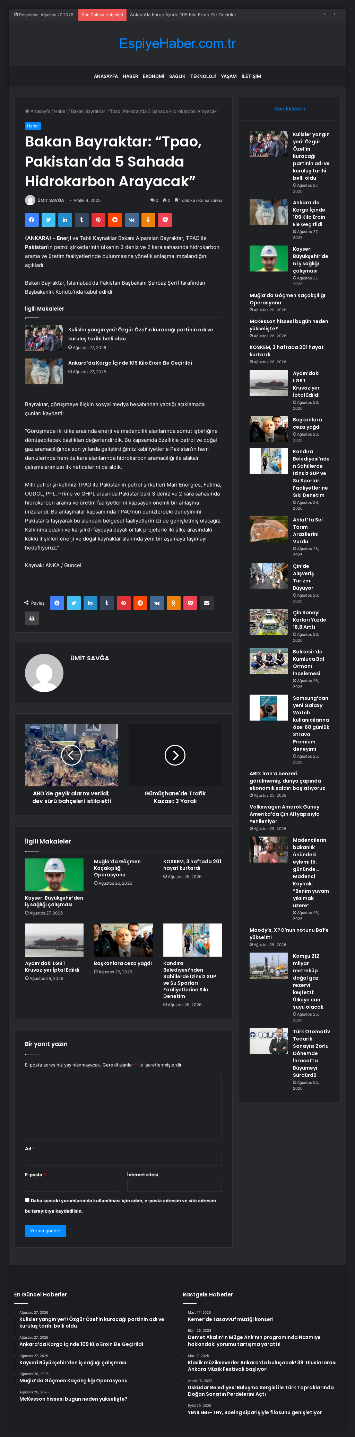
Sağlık (177, 76)
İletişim (251, 76)
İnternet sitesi (142, 1174)
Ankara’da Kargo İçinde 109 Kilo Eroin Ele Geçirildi (130, 362)
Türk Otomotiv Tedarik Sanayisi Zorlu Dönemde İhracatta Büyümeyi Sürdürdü (311, 1053)
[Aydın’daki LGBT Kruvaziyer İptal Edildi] (54, 940)
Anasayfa (106, 76)
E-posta (35, 1174)
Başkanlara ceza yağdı (123, 963)
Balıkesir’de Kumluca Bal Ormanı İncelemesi (308, 662)
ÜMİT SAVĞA (50, 200)
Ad (30, 1148)
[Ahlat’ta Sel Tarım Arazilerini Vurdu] (269, 529)
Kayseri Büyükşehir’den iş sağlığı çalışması (54, 901)
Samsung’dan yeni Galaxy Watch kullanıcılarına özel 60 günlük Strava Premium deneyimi (311, 723)
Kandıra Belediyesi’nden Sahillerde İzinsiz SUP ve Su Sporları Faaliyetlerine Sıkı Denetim (189, 980)
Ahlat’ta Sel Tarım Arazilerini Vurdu (308, 530)
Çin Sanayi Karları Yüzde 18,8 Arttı (309, 620)
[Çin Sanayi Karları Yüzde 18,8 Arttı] (269, 622)
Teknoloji (203, 76)
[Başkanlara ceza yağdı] (123, 940)
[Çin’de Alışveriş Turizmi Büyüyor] (269, 576)
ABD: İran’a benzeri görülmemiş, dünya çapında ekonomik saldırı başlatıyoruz (287, 781)
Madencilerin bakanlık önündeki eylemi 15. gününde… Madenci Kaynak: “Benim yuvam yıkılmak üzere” (311, 873)
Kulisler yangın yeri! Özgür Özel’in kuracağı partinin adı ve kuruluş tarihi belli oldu (311, 156)
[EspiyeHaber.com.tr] (177, 43)
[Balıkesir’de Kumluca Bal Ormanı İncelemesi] (269, 661)
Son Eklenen (290, 108)
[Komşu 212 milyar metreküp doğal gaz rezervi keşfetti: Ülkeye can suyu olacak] (269, 966)
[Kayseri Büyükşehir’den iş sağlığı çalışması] (54, 875)
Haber (130, 76)
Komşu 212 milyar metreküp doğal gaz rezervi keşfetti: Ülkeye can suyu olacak (308, 981)
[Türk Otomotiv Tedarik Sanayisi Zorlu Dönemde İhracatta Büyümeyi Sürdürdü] (269, 1041)
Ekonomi (153, 76)
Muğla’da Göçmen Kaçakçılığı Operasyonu (117, 868)
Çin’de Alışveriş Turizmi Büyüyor (303, 577)
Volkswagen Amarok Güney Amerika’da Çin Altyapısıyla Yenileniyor (285, 814)
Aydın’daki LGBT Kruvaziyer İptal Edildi (52, 966)
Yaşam (229, 76)
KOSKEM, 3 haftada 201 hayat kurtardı (192, 865)
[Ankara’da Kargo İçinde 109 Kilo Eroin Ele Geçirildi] (44, 371)
